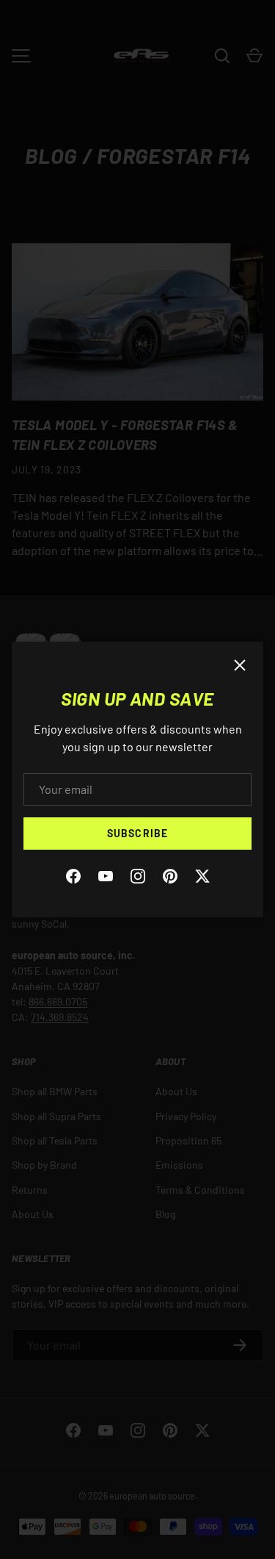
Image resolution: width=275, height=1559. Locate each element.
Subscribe (137, 833)
